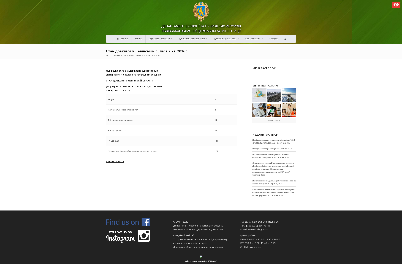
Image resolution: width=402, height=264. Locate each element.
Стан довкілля (252, 39)
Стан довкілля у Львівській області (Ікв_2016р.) (147, 51)
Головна (124, 39)
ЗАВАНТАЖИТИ (115, 161)
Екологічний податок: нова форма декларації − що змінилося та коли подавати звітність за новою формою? (273, 192)
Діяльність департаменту (192, 39)
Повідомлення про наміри (264, 148)
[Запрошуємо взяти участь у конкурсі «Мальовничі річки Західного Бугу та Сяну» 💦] (289, 110)
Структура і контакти (159, 39)
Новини (138, 39)
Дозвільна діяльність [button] (225, 39)
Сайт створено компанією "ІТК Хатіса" (201, 261)
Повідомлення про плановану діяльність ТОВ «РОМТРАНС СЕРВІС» (273, 141)
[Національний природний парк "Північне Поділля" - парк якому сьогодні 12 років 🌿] (289, 95)
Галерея (273, 39)
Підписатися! (274, 120)
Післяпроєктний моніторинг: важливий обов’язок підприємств (270, 156)
